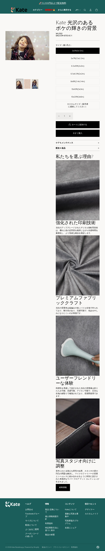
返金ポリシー (47, 547)
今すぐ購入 (77, 133)
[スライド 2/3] (27, 84)
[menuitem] (37, 10)
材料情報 (63, 487)
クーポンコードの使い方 (32, 535)
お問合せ (29, 509)
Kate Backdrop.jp (18, 547)
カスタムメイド (91, 513)
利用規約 (49, 523)
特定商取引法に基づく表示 (52, 529)
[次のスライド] (47, 46)
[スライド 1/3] (19, 84)
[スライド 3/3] (35, 84)
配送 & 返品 (60, 148)
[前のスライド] (7, 46)
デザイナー (89, 509)
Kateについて (71, 509)
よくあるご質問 (32, 529)
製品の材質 (50, 534)
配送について (31, 525)
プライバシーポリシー (61, 547)
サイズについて (32, 520)
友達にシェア (70, 527)
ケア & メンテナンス (64, 142)
